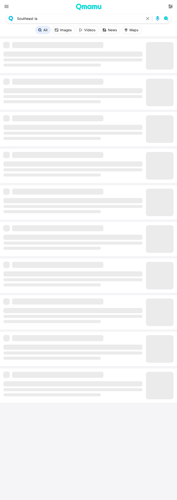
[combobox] (79, 18)
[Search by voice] (157, 18)
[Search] (166, 18)
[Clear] (147, 18)
